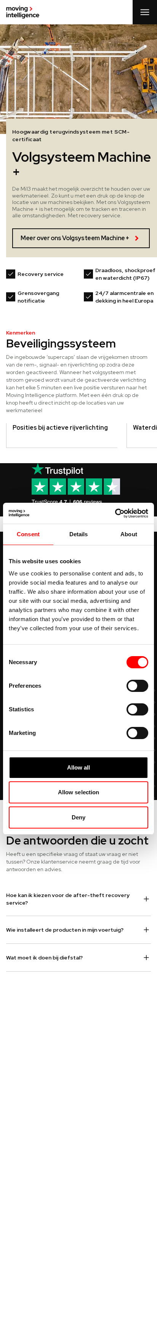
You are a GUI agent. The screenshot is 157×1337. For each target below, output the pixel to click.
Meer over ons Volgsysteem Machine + (75, 238)
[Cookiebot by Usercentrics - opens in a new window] (115, 513)
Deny (78, 817)
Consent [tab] (28, 534)
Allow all (78, 767)
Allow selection (78, 792)
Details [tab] (78, 534)
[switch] (137, 686)
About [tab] (128, 534)
